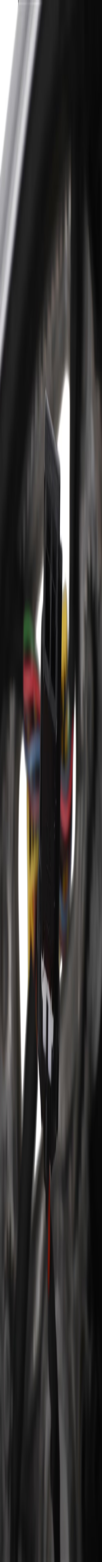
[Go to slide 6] (14, 545)
